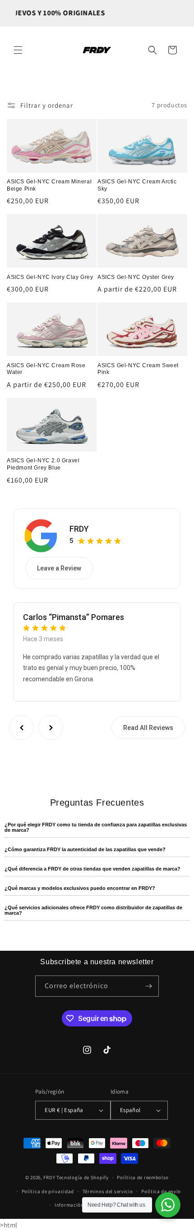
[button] (18, 50)
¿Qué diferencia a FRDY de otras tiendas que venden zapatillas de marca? (92, 868)
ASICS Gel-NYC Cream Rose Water (46, 369)
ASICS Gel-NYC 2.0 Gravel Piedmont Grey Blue (43, 464)
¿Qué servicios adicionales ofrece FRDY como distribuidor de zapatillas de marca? (93, 910)
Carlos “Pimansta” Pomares (73, 617)
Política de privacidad (48, 1191)
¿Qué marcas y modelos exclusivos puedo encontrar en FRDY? (80, 888)
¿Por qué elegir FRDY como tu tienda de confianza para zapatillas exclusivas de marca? (96, 827)
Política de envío (161, 1191)
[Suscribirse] (148, 986)
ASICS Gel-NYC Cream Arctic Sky (137, 185)
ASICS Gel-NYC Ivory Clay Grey (50, 277)
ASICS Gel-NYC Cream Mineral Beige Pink (49, 185)
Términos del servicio (108, 1191)
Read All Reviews (148, 727)
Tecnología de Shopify (82, 1177)
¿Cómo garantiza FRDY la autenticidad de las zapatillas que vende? (85, 849)
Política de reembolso (143, 1177)
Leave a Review (59, 568)
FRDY (79, 528)
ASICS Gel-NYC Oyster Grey (135, 277)
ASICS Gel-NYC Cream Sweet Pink (138, 369)
